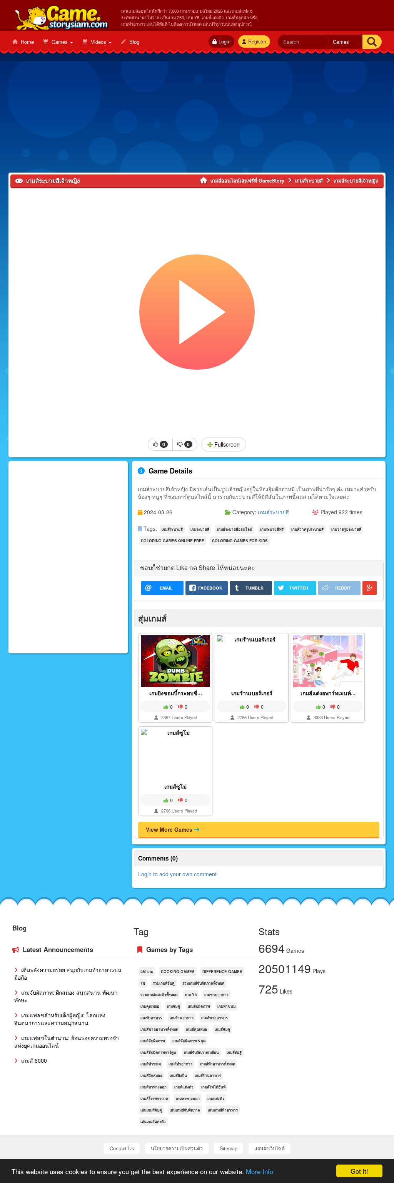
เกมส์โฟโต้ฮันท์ (213, 1087)
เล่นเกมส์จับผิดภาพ (185, 1110)
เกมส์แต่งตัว (184, 1087)
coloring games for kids (240, 540)
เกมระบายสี (199, 529)
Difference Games (222, 971)
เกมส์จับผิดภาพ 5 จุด (188, 1040)
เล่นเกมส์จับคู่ (151, 1110)
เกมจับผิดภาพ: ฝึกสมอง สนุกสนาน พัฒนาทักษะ (66, 996)
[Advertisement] (197, 119)
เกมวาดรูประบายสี (346, 529)
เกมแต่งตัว (215, 1098)
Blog (133, 41)
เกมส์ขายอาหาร (214, 1017)
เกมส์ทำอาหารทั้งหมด (217, 1064)
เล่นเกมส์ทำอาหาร (223, 1110)
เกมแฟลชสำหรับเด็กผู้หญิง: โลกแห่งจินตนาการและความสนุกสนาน (59, 1019)
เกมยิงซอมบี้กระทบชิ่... (175, 693)
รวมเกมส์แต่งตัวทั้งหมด (158, 994)
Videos (98, 41)
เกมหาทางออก (188, 1098)
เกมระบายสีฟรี (272, 529)
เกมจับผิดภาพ (199, 1006)
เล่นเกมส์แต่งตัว (153, 1121)
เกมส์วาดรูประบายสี (307, 529)
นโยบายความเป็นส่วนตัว (177, 1148)
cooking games (178, 971)
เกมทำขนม (226, 1006)
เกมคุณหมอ (149, 1006)
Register (257, 41)
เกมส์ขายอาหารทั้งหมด (159, 1029)
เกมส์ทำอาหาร (180, 1064)
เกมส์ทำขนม (150, 1064)
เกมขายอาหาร (216, 994)
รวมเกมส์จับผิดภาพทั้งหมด (203, 983)
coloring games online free (172, 540)
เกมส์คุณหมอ (196, 1029)
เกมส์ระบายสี (273, 512)
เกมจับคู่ (173, 1006)
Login (224, 41)
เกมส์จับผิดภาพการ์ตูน (158, 1052)
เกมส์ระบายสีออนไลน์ (234, 529)
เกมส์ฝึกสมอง (151, 1075)
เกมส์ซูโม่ (175, 786)
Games (59, 41)
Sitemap (228, 1148)
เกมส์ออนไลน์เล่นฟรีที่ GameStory (61, 16)
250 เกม (146, 971)
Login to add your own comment (177, 874)
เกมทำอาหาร (151, 1017)
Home (26, 41)
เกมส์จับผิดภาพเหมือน (201, 1052)
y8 (142, 983)
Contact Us (122, 1148)
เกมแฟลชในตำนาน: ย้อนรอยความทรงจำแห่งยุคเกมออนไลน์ (66, 1041)
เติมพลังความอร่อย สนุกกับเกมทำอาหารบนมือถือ (68, 973)
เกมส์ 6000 (33, 1060)
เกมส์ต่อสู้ (234, 1052)
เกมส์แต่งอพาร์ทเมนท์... (328, 693)
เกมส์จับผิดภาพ (152, 1040)
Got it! (359, 1171)
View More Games (170, 829)
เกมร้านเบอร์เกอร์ (251, 693)
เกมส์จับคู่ (222, 1029)
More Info (259, 1171)
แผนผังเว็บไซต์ (269, 1148)
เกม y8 (191, 994)
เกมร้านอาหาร (182, 1017)
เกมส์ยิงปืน (178, 1075)
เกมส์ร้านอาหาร (208, 1075)
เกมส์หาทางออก (153, 1087)
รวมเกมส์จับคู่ (164, 983)
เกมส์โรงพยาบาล (154, 1098)
